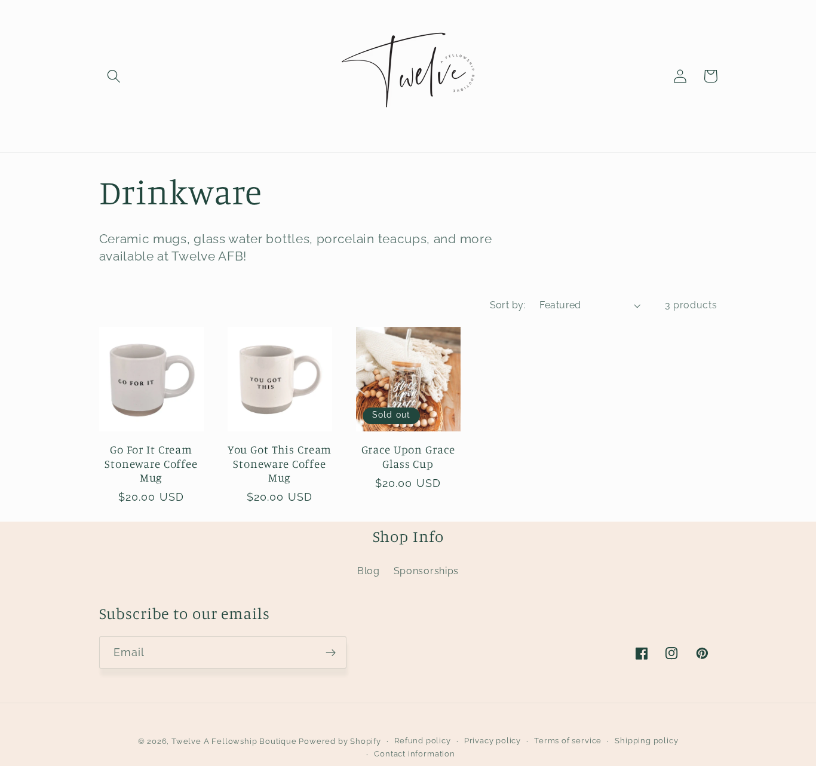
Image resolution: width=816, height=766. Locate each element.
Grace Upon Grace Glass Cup (408, 456)
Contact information (414, 753)
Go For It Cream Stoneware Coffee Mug (151, 463)
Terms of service (568, 740)
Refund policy (422, 740)
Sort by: (508, 305)
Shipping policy (646, 740)
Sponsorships (426, 571)
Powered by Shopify (340, 741)
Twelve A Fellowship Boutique (235, 741)
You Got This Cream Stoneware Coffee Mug (280, 463)
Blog (368, 571)
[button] (114, 76)
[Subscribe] (330, 652)
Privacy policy (492, 740)
